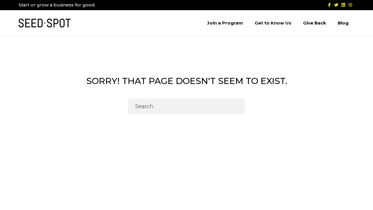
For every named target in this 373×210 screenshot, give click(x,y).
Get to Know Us (273, 23)
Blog (343, 23)
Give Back (314, 23)
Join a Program (225, 23)
